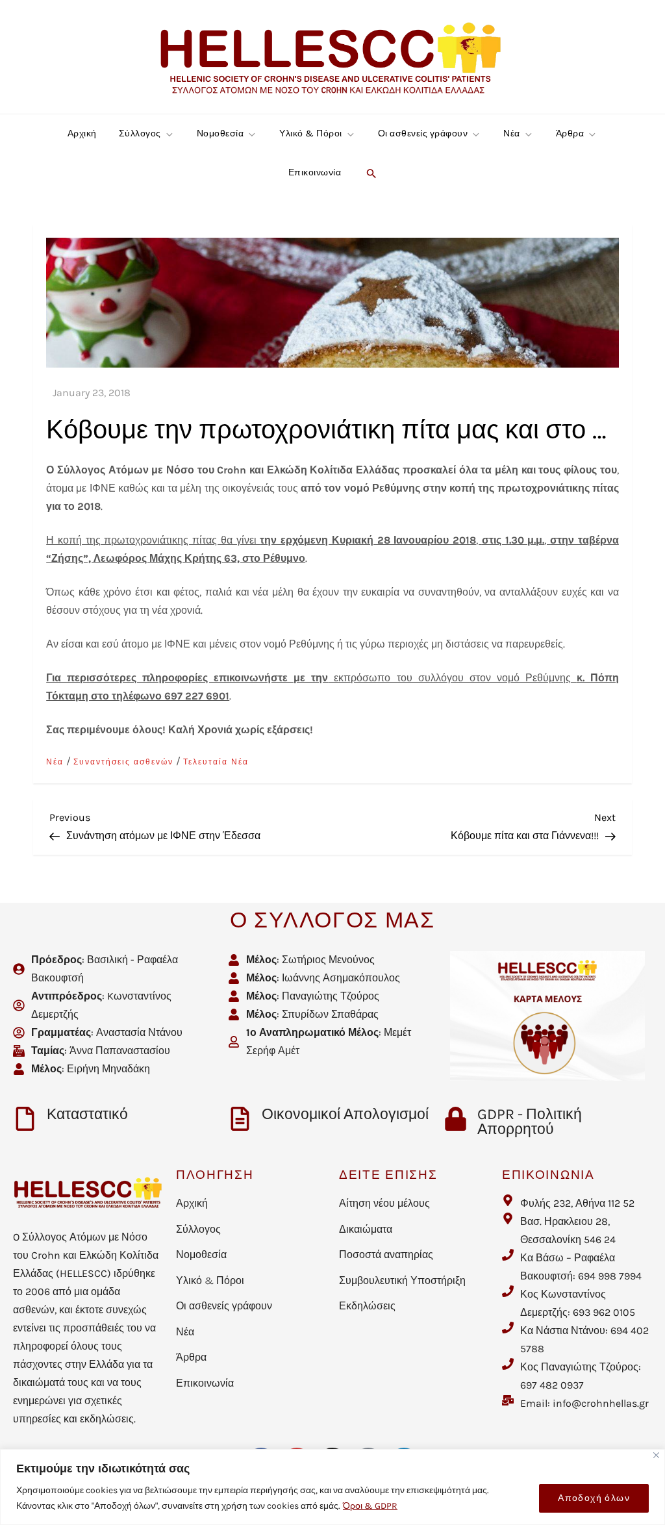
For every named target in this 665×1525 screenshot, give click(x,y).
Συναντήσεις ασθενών (123, 761)
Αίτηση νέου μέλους (384, 1203)
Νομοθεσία (220, 133)
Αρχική (82, 133)
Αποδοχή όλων (594, 1498)
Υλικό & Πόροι (310, 133)
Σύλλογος (140, 133)
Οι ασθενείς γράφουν (423, 133)
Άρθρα (570, 133)
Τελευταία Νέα (216, 761)
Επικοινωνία (315, 172)
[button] (369, 172)
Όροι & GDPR (370, 1505)
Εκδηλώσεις (367, 1306)
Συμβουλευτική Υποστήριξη (402, 1280)
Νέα (511, 133)
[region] (332, 1487)
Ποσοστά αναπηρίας (386, 1254)
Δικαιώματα (365, 1229)
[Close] (656, 1455)
